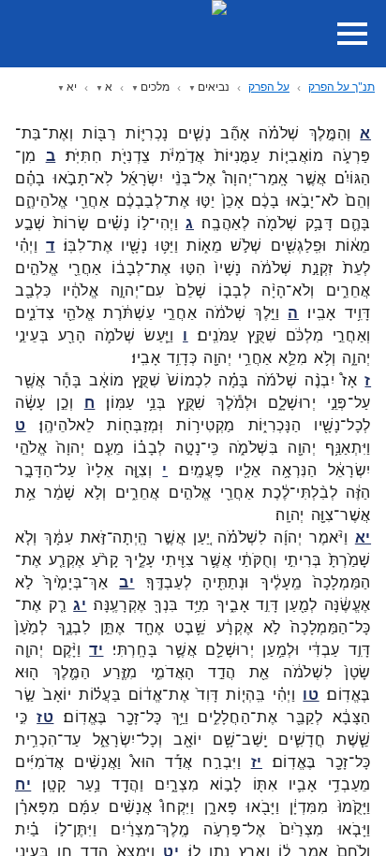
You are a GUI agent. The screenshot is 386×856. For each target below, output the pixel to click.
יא (72, 86)
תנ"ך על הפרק (341, 86)
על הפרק (269, 86)
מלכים (155, 86)
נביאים (214, 86)
